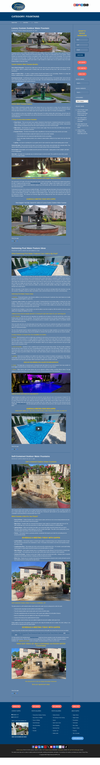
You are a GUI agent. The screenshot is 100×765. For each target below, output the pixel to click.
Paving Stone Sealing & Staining (39, 714)
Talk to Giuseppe (76, 733)
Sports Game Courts (45, 633)
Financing (75, 730)
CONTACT (67, 9)
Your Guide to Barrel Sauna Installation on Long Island (82, 119)
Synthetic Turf (55, 730)
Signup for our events (24, 640)
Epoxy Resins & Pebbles (38, 717)
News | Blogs (75, 725)
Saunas (54, 720)
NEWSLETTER (16, 706)
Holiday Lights (55, 733)
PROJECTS (52, 9)
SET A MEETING (82, 68)
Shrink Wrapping (56, 725)
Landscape (60, 633)
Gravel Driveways (36, 722)
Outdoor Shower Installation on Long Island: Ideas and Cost (82, 131)
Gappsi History (76, 714)
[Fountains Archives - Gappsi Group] (41, 581)
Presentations (75, 720)
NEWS (44, 9)
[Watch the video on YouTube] (41, 486)
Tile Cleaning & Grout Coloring (59, 717)
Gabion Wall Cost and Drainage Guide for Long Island (82, 125)
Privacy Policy (85, 752)
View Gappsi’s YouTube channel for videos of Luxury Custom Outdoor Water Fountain (41, 202)
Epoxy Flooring (54, 633)
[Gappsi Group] (18, 6)
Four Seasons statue (35, 183)
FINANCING (76, 9)
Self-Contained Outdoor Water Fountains (31, 456)
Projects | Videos (76, 728)
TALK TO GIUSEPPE (35, 9)
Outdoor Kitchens (56, 714)
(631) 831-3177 (16, 717)
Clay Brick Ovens (34, 637)
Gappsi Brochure (77, 738)
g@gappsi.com (16, 714)
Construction (20, 634)
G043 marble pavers (21, 403)
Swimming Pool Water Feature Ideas (29, 248)
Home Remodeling (16, 633)
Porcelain (34, 730)
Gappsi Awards (76, 717)
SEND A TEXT (82, 74)
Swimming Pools (24, 633)
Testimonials (75, 722)
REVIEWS (59, 9)
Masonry (34, 728)
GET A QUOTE (82, 62)
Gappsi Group (22, 30)
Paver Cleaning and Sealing (34, 633)
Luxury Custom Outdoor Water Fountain (30, 28)
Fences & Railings (36, 720)
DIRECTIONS (84, 9)
